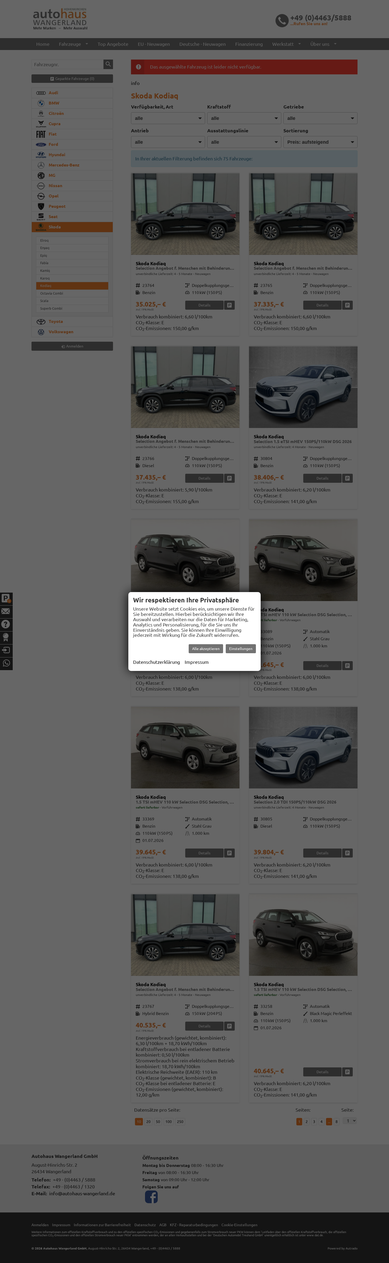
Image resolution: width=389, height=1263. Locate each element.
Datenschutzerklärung (156, 662)
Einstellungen (240, 649)
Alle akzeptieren (206, 649)
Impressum (197, 662)
